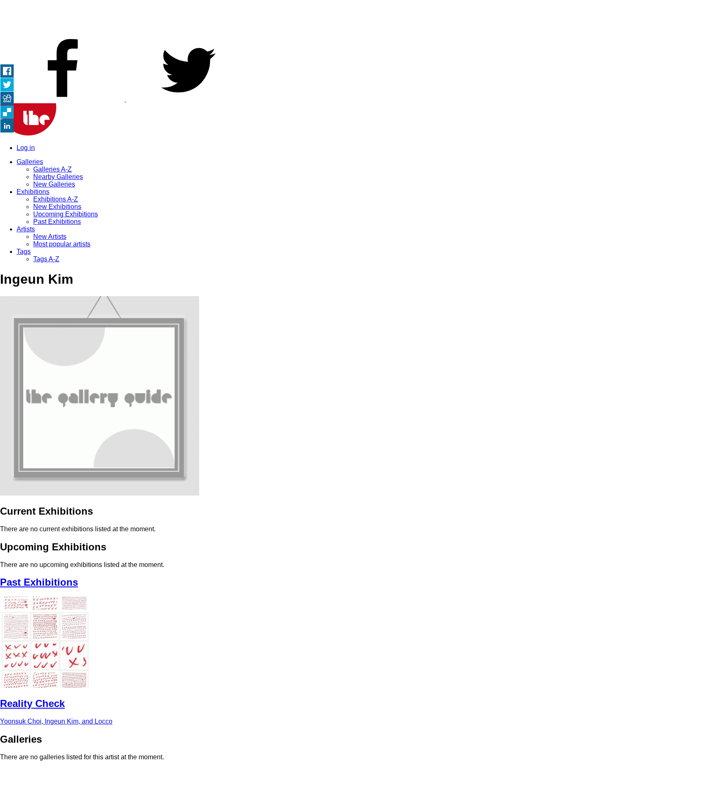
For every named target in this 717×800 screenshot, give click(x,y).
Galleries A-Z (52, 169)
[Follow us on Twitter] (188, 99)
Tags (24, 251)
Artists (26, 229)
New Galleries (54, 184)
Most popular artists (61, 244)
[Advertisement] (358, 18)
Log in (26, 147)
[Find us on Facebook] (63, 99)
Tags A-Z (46, 259)
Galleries (30, 161)
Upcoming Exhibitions (65, 214)
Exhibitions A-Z (55, 199)
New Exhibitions (57, 206)
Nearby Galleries (58, 176)
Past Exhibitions (57, 221)
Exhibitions (33, 191)
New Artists (49, 236)
